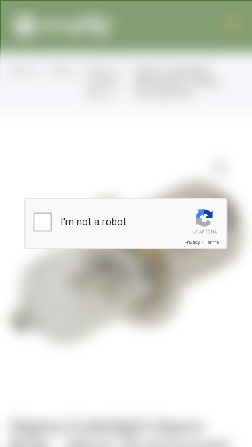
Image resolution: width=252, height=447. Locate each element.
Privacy (192, 242)
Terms (211, 242)
